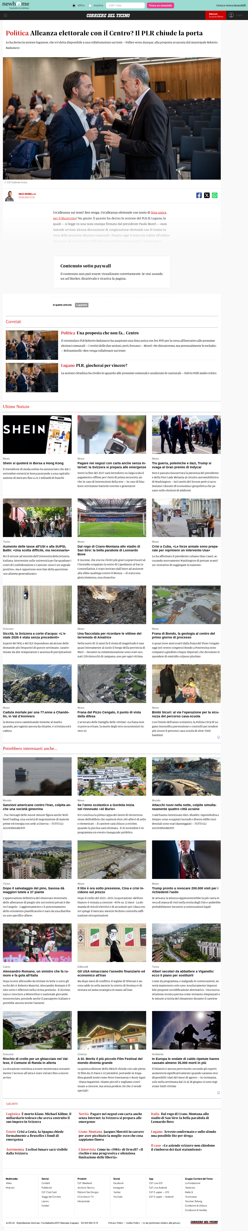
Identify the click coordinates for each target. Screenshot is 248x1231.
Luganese (81, 304)
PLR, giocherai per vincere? (94, 365)
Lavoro (45, 1201)
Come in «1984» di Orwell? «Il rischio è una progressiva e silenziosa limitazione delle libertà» (111, 1153)
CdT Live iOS (155, 1183)
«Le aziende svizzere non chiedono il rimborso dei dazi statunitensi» (183, 1147)
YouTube (117, 1196)
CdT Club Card (49, 1192)
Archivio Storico (86, 1187)
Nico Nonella (27, 194)
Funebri (45, 1205)
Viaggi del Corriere (51, 1196)
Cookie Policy (133, 1223)
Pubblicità (47, 1187)
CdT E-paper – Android (161, 1196)
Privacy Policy (115, 1223)
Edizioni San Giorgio (88, 1192)
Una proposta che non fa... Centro (100, 332)
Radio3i (189, 1192)
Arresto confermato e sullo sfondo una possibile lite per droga (183, 1134)
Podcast (10, 1187)
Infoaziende (84, 1201)
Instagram (118, 1187)
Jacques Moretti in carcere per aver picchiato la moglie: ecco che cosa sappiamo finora (111, 1135)
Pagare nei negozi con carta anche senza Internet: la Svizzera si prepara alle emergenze (110, 1118)
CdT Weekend (85, 1183)
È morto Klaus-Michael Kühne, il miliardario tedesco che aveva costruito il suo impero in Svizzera (38, 1118)
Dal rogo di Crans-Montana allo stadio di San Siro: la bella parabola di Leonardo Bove (180, 1118)
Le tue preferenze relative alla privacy (161, 1223)
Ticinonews (191, 1196)
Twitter (117, 1192)
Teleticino (190, 1187)
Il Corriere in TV (86, 1196)
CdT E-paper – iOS (159, 1192)
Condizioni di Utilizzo (196, 1205)
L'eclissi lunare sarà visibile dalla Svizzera (37, 1151)
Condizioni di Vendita (196, 1210)
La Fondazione (192, 1183)
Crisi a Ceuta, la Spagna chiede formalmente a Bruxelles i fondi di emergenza (35, 1135)
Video (9, 1183)
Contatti (46, 1183)
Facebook (118, 1183)
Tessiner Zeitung (193, 1201)
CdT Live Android (158, 1187)
